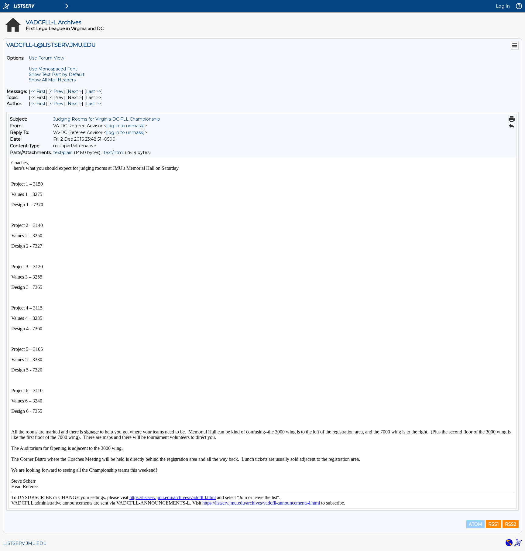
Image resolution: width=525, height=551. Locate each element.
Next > (75, 91)
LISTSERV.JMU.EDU (24, 543)
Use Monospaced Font (53, 69)
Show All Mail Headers (52, 80)
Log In (503, 6)
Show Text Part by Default (56, 74)
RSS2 (510, 524)
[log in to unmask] (125, 125)
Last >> (93, 91)
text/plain (63, 152)
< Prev (56, 91)
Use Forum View (46, 58)
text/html (114, 152)
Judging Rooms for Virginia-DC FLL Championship (106, 119)
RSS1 (493, 524)
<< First (38, 91)
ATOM (475, 524)
